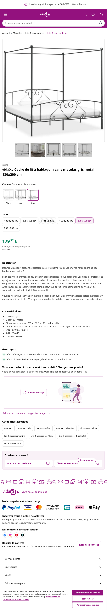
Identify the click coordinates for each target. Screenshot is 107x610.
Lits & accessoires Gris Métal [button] (72, 436)
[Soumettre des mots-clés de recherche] (100, 23)
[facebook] (4, 535)
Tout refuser (87, 599)
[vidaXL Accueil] (45, 14)
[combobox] (53, 23)
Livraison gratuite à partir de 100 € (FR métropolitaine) (57, 4)
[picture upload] (71, 392)
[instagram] (10, 535)
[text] (9, 242)
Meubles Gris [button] (24, 428)
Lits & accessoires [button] (88, 428)
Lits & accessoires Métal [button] (42, 436)
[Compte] (85, 14)
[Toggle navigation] (5, 14)
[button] (8, 198)
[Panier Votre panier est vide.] (101, 14)
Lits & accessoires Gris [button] (14, 436)
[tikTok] (22, 535)
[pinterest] (16, 535)
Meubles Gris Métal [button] (65, 428)
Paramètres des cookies (88, 605)
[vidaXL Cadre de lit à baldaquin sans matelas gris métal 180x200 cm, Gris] (53, 90)
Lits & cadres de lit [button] (13, 443)
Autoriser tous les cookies (87, 592)
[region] (53, 598)
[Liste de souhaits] (93, 14)
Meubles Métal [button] (43, 428)
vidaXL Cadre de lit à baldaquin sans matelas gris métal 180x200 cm (48, 172)
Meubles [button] (8, 428)
